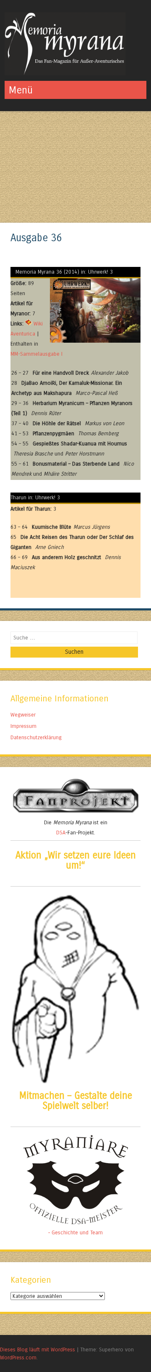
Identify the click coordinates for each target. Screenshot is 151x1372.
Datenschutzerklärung (36, 737)
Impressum (23, 726)
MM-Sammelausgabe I (36, 354)
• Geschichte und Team (75, 1232)
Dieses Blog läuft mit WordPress (37, 1349)
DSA (60, 832)
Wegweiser (23, 714)
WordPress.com (18, 1357)
